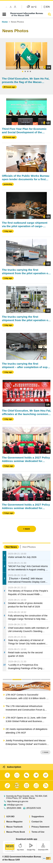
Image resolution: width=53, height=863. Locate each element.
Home (5, 22)
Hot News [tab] (11, 547)
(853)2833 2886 (14, 808)
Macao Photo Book (15, 832)
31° (34, 6)
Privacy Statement (40, 827)
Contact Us (37, 822)
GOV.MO (10, 816)
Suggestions (38, 816)
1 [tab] (22, 71)
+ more (45, 752)
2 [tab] (25, 71)
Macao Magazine (14, 822)
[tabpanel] (26, 56)
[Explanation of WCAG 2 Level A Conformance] (47, 858)
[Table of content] (3, 14)
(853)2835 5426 (33, 808)
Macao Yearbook (14, 827)
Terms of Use (38, 832)
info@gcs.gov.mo (15, 805)
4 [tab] (30, 71)
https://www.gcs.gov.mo (17, 801)
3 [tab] (27, 71)
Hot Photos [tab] (29, 547)
